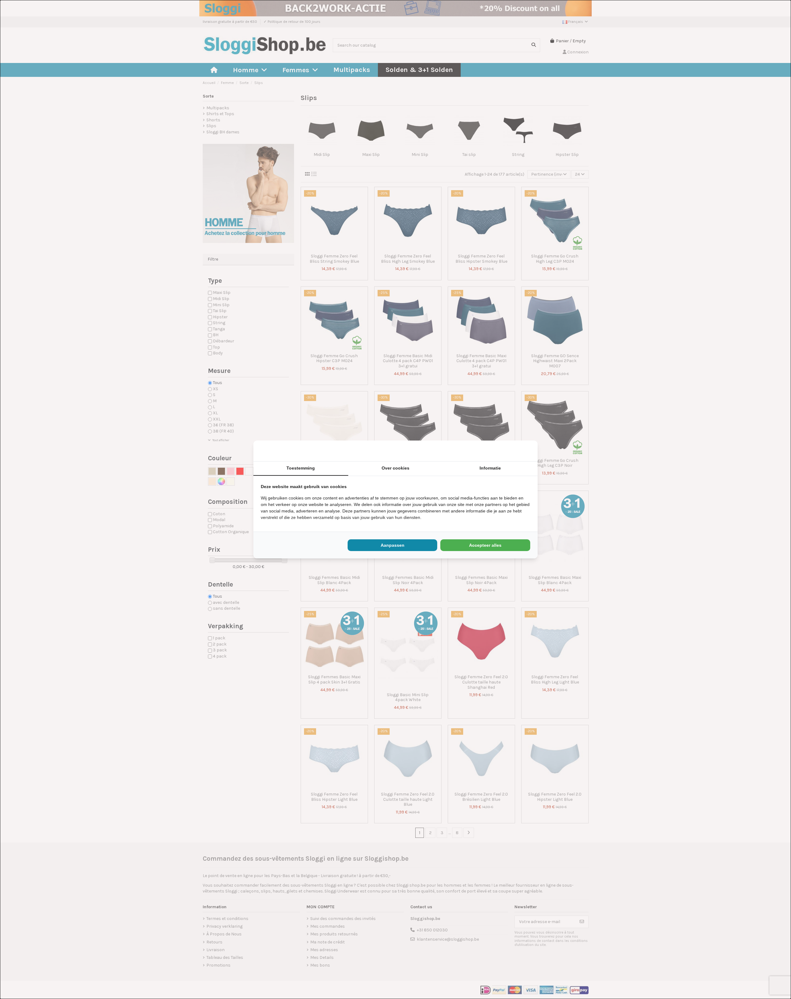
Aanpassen (392, 545)
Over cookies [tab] (395, 468)
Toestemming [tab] (300, 468)
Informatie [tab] (490, 468)
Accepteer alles (485, 545)
